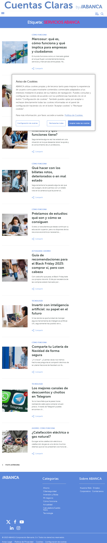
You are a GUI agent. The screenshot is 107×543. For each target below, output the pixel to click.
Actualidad (37, 251)
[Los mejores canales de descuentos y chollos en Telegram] (15, 401)
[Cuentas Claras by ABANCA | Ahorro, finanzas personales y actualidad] (53, 5)
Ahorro (47, 251)
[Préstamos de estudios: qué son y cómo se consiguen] (15, 225)
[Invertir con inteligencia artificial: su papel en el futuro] (15, 316)
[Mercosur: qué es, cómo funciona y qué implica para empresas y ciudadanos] (15, 52)
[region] (53, 102)
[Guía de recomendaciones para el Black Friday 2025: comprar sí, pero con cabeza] (15, 270)
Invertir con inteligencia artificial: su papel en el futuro (50, 309)
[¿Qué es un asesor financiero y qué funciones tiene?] (15, 137)
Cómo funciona (39, 35)
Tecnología (37, 301)
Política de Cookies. (74, 115)
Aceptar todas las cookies (80, 123)
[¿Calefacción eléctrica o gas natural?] (15, 441)
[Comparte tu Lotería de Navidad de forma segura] (15, 358)
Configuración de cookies (27, 123)
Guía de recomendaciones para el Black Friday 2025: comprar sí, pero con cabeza (50, 263)
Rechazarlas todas (56, 123)
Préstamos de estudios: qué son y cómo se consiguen (50, 218)
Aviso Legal (7, 542)
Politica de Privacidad (24, 542)
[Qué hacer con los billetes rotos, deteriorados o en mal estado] (15, 181)
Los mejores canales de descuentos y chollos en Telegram (50, 392)
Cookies (39, 542)
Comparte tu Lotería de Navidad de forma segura (50, 351)
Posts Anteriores (12, 465)
